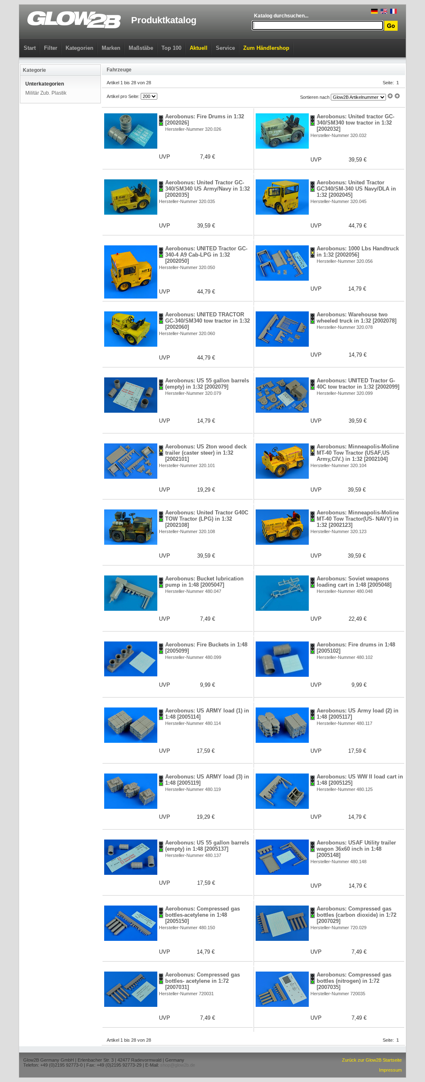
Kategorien (79, 48)
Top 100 (171, 48)
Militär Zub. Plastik (45, 93)
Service (225, 48)
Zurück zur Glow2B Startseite (372, 1060)
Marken (111, 48)
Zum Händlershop (266, 48)
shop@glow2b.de (177, 1064)
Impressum (390, 1069)
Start (30, 48)
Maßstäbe (141, 48)
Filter (50, 48)
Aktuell (199, 48)
